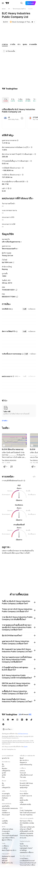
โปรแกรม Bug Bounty (26, 835)
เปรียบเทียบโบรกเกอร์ (26, 775)
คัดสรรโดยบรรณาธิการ (9, 850)
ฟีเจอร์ (22, 758)
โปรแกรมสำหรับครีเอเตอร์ (10, 835)
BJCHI (32, 449)
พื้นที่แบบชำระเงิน (7, 863)
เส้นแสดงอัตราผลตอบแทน (10, 808)
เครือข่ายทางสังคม (7, 829)
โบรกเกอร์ (23, 773)
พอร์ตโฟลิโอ (5, 806)
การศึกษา (5, 848)
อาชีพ (21, 802)
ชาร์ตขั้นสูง (23, 850)
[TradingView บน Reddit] (3, 724)
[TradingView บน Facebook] (8, 719)
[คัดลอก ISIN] (16, 290)
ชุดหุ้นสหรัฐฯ (24, 787)
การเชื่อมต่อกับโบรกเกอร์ (27, 860)
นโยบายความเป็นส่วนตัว (27, 827)
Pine (3, 777)
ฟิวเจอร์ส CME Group (26, 783)
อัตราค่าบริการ (24, 760)
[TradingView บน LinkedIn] (22, 719)
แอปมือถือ (5, 821)
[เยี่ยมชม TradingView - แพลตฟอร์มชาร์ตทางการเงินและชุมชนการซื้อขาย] (10, 88)
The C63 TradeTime (26, 815)
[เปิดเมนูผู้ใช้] (3, 3)
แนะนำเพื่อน (5, 833)
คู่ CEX (4, 773)
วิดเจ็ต (22, 844)
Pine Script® (6, 815)
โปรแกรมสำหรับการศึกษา (27, 865)
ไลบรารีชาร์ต (24, 846)
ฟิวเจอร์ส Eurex (24, 785)
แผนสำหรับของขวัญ (26, 764)
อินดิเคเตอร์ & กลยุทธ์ (8, 856)
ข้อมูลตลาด (23, 762)
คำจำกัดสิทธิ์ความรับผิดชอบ (27, 824)
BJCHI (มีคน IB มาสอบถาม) (12, 449)
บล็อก (21, 798)
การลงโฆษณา (24, 858)
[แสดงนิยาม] (18, 140)
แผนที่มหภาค (6, 812)
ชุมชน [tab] (25, 44)
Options (4, 810)
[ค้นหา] (21, 3)
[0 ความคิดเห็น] (11, 467)
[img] (32, 22)
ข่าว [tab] (19, 44)
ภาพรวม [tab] (5, 44)
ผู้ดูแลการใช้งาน (7, 840)
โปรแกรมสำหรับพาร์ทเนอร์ (28, 863)
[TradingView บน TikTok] (31, 719)
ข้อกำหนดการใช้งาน (26, 821)
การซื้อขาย (5, 846)
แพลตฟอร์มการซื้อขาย (26, 852)
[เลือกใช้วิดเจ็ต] (34, 477)
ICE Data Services (23, 733)
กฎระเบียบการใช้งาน (8, 838)
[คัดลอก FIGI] (17, 297)
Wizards (4, 858)
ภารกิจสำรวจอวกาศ (26, 796)
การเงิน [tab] (12, 44)
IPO (3, 800)
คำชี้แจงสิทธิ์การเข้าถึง (26, 831)
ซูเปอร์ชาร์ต (5, 758)
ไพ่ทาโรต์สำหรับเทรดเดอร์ (28, 812)
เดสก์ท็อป (5, 823)
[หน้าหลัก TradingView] (7, 3)
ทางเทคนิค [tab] (33, 44)
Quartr (25, 746)
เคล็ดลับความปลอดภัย (26, 833)
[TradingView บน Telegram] (26, 719)
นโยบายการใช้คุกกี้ (25, 829)
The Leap (23, 777)
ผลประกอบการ (6, 796)
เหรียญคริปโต (6, 770)
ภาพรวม (22, 770)
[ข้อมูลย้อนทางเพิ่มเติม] (9, 9)
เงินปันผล (5, 798)
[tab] (24, 309)
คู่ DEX (4, 775)
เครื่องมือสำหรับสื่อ (25, 804)
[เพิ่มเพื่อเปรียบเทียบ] (22, 118)
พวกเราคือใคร (24, 793)
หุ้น (3, 764)
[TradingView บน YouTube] (12, 719)
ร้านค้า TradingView (26, 810)
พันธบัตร (4, 768)
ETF (3, 766)
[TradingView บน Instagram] (17, 719)
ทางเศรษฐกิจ (6, 793)
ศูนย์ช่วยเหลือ (24, 800)
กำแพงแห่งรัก (6, 831)
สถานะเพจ (23, 838)
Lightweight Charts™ (26, 848)
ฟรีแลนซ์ (4, 860)
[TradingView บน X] (3, 719)
